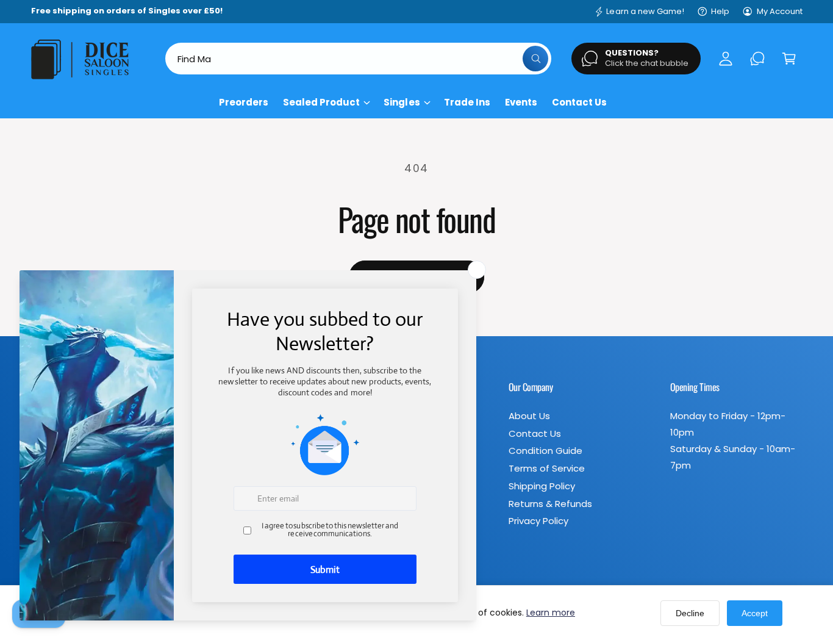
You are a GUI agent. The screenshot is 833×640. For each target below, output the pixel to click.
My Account (780, 11)
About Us (529, 415)
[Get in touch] (757, 58)
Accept (755, 613)
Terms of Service (547, 468)
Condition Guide (545, 450)
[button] (789, 58)
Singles (402, 102)
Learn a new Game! (645, 11)
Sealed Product (321, 102)
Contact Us (535, 433)
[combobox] (358, 58)
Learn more (550, 612)
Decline (690, 613)
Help (720, 11)
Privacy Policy (538, 520)
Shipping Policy (542, 486)
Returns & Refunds (550, 503)
